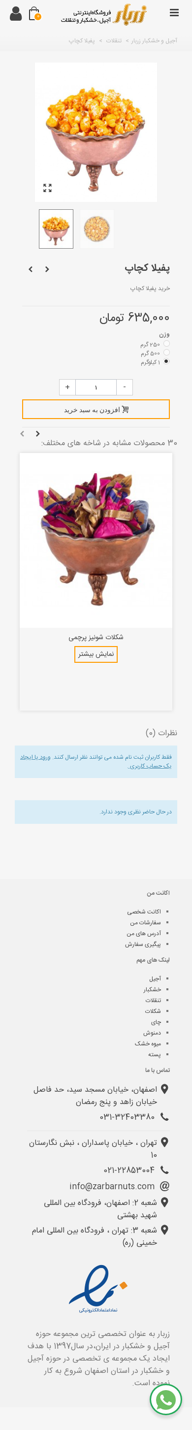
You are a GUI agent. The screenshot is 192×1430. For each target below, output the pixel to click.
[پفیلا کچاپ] (47, 189)
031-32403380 (128, 1117)
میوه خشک (148, 1044)
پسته (154, 1055)
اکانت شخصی (144, 912)
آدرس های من (144, 934)
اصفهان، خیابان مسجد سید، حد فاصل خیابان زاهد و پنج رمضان (95, 1096)
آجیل (155, 979)
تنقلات (153, 1001)
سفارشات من (145, 923)
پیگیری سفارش (143, 944)
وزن (164, 334)
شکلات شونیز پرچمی (96, 638)
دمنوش (152, 1033)
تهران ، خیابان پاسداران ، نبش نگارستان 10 (93, 1149)
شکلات (153, 1011)
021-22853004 (130, 1170)
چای (156, 1022)
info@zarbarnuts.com (113, 1187)
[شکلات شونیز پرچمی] (96, 540)
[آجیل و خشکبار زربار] (103, 15)
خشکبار (152, 990)
